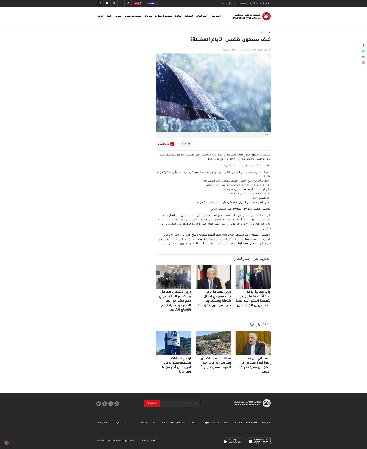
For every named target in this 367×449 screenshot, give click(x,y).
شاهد (101, 16)
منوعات (148, 16)
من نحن (120, 423)
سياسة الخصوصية (149, 441)
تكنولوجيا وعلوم (133, 16)
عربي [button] (225, 3)
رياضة (109, 16)
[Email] (363, 62)
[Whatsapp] (363, 57)
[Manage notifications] (6, 442)
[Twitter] (363, 51)
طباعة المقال (164, 144)
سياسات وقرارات (163, 16)
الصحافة (189, 16)
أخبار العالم (202, 16)
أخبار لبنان (215, 16)
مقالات (178, 16)
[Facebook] (363, 45)
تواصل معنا (102, 423)
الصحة (118, 16)
